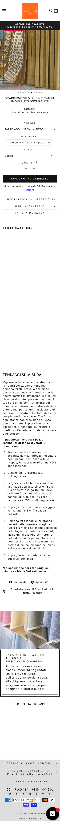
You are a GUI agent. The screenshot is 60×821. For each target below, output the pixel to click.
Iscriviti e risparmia (29, 781)
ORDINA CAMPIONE (30, 206)
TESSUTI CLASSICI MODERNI (29, 763)
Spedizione (17, 112)
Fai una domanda (30, 213)
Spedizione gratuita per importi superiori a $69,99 (29, 772)
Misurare (29, 136)
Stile (28, 149)
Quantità (30, 162)
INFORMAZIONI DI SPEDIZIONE (30, 199)
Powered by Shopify (30, 818)
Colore (30, 123)
